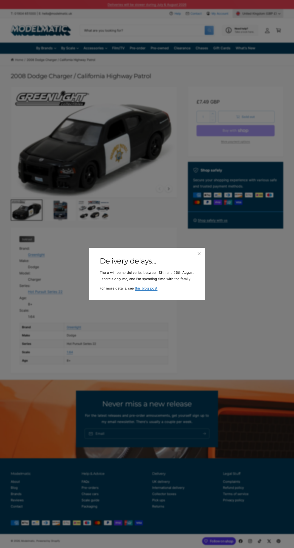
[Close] (199, 253)
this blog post (146, 288)
